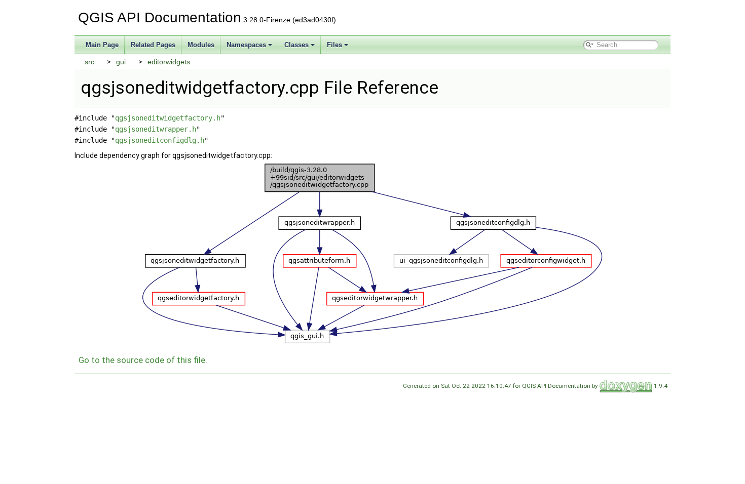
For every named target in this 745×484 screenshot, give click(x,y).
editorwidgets (168, 62)
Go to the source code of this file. (143, 360)
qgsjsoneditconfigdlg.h (159, 140)
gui (121, 62)
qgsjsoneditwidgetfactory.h (167, 118)
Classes (296, 45)
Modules (201, 45)
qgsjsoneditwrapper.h (155, 129)
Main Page (102, 45)
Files (334, 45)
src (89, 62)
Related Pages (153, 45)
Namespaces (246, 45)
